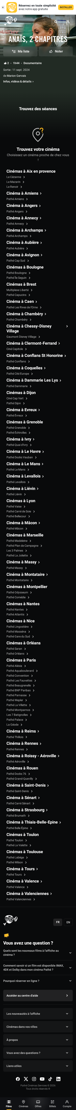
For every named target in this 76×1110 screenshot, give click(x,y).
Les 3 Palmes (15, 550)
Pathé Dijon (13, 403)
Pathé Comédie (16, 597)
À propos (12, 1040)
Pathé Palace (15, 720)
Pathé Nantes (15, 609)
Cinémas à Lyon (20, 500)
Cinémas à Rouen (22, 768)
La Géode (12, 725)
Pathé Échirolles (16, 433)
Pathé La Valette (17, 845)
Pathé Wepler (15, 700)
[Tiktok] (50, 1079)
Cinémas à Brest (21, 284)
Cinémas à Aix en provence (31, 171)
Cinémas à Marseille (24, 535)
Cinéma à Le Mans (23, 464)
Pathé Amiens (15, 199)
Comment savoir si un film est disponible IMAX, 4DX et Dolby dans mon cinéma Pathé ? (33, 968)
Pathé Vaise (14, 506)
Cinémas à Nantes (23, 604)
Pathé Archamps (17, 236)
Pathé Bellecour (16, 516)
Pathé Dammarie (17, 386)
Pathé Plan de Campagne (22, 546)
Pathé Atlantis (15, 614)
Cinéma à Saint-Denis (26, 785)
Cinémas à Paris (21, 660)
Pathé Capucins (16, 295)
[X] (26, 1079)
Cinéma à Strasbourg (25, 810)
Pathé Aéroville (16, 761)
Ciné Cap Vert (15, 398)
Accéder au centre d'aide (22, 995)
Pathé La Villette (17, 705)
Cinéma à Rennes (22, 743)
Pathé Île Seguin (16, 278)
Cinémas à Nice (20, 621)
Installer (66, 7)
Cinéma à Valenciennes (27, 893)
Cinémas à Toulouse (24, 851)
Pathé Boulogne (16, 273)
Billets (52, 1106)
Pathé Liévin (14, 494)
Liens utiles (13, 1066)
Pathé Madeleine (17, 541)
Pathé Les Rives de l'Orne (22, 307)
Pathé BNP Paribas (18, 690)
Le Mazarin (13, 182)
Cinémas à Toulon (22, 834)
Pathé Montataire (17, 580)
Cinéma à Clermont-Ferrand (31, 343)
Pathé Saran (14, 649)
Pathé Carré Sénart (18, 803)
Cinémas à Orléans (23, 643)
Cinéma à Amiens (22, 193)
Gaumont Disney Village (21, 337)
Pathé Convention (18, 676)
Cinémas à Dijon (21, 392)
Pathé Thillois (15, 737)
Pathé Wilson (15, 862)
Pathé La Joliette (17, 555)
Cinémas (23, 1106)
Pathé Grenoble (16, 428)
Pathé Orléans (15, 654)
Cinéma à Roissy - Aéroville (31, 756)
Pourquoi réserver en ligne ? (21, 981)
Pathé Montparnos (18, 710)
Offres (38, 1106)
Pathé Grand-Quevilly (20, 779)
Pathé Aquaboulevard (20, 671)
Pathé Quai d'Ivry (17, 445)
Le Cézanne (14, 177)
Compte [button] (67, 1106)
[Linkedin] (58, 1079)
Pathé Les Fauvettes (19, 680)
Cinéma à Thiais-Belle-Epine (32, 822)
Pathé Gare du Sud (18, 636)
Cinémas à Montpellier (26, 586)
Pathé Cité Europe (18, 374)
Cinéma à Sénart (21, 797)
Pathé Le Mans (16, 469)
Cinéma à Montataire (25, 574)
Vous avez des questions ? (23, 1053)
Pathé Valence (15, 887)
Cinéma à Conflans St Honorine (34, 355)
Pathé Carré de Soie (19, 511)
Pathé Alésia (14, 666)
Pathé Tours (14, 874)
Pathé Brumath (16, 816)
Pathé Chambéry (17, 319)
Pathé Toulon (15, 840)
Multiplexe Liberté (17, 290)
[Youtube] (42, 1079)
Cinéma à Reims (21, 731)
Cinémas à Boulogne (25, 267)
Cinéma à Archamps (24, 230)
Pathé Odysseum (17, 592)
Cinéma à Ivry (18, 439)
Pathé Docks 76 (16, 774)
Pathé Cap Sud (16, 261)
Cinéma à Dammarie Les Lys (32, 380)
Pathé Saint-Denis (17, 791)
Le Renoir (12, 187)
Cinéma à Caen (20, 301)
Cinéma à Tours (20, 869)
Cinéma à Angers (21, 205)
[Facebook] (17, 1079)
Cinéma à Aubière (22, 242)
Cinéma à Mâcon (21, 523)
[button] (56, 22)
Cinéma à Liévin (20, 488)
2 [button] (8, 63)
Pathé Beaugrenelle (18, 685)
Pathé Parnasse (16, 695)
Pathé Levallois (16, 482)
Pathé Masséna (16, 631)
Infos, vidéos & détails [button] (17, 82)
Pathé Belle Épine (17, 828)
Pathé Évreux (15, 415)
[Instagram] (34, 1079)
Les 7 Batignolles (17, 715)
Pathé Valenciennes (19, 899)
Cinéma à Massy (21, 562)
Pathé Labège (15, 857)
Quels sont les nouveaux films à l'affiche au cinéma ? (31, 953)
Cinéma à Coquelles (24, 368)
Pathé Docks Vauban (19, 457)
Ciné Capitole (15, 349)
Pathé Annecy (15, 224)
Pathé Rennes (15, 749)
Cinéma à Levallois (23, 476)
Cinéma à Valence (22, 881)
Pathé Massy (15, 568)
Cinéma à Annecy (22, 218)
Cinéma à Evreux (21, 409)
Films (9, 1106)
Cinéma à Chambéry (24, 314)
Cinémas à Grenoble (24, 422)
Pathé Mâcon (15, 528)
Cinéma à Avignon (22, 255)
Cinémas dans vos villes (21, 1027)
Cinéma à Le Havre (23, 451)
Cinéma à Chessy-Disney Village (28, 329)
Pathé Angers (15, 211)
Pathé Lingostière (17, 627)
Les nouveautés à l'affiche (23, 1014)
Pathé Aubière (15, 248)
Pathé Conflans (16, 361)
